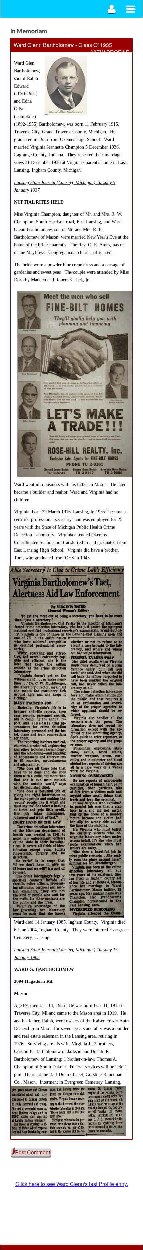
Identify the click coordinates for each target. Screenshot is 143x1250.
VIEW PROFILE (110, 52)
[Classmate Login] (112, 9)
